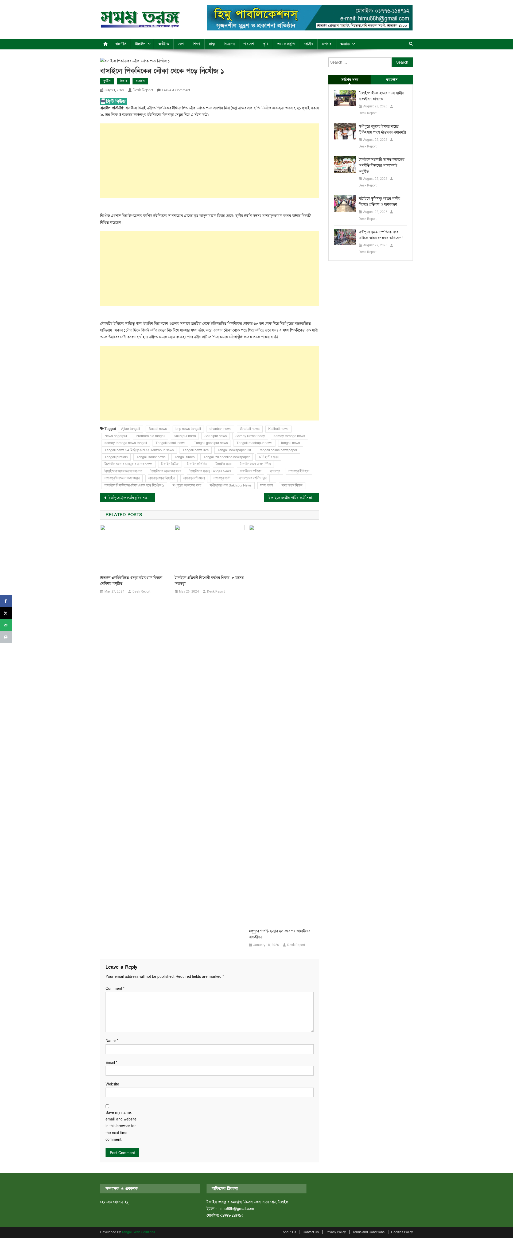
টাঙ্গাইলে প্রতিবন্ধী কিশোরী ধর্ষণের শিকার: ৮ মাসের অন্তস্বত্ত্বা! (209, 580)
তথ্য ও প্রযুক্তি (286, 43)
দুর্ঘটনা (107, 81)
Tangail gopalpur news (211, 443)
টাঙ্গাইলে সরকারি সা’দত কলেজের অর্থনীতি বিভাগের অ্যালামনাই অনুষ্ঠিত (382, 165)
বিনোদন (229, 43)
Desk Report (143, 90)
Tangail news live (195, 450)
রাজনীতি (120, 43)
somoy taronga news (289, 436)
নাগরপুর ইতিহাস (299, 471)
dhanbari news (220, 428)
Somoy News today (250, 436)
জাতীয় (308, 43)
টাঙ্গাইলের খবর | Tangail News (210, 471)
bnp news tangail (188, 428)
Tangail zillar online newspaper (226, 457)
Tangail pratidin (116, 457)
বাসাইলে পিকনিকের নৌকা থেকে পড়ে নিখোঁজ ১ (134, 485)
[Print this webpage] (6, 637)
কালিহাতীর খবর (268, 457)
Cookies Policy (402, 1232)
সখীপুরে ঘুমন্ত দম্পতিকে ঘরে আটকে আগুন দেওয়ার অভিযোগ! (381, 234)
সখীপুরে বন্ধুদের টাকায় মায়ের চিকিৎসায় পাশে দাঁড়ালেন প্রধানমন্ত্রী (382, 129)
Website (112, 1084)
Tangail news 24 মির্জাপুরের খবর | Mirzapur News (139, 450)
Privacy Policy (335, 1232)
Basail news (158, 428)
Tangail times (184, 457)
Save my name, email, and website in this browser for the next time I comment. (121, 1126)
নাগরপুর (275, 471)
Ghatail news (250, 428)
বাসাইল (140, 81)
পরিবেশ (248, 43)
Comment (115, 988)
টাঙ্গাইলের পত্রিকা (250, 471)
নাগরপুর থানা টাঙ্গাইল (161, 478)
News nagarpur (115, 436)
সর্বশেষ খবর (349, 79)
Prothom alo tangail (150, 436)
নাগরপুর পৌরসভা (194, 478)
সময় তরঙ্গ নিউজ (292, 485)
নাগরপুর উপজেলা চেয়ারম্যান (122, 478)
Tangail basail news (170, 443)
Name (112, 1040)
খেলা (181, 43)
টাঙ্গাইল (140, 43)
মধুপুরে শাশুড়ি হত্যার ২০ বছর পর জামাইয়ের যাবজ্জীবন (279, 934)
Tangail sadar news (151, 457)
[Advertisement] (209, 160)
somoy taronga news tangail (125, 443)
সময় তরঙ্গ (266, 485)
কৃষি (265, 43)
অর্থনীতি (163, 43)
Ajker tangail (130, 428)
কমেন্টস (392, 79)
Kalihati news (278, 428)
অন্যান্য (345, 43)
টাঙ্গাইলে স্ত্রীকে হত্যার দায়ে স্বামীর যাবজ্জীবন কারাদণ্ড (381, 96)
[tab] (349, 79)
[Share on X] (6, 613)
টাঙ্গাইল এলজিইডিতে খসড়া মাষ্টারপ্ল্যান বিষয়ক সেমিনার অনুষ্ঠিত (131, 580)
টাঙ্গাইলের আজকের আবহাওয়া (123, 471)
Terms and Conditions (368, 1232)
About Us (289, 1232)
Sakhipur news (215, 436)
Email (111, 1062)
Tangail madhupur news (254, 443)
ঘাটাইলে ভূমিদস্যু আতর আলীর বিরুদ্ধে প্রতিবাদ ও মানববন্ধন (379, 201)
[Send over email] (6, 625)
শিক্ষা (196, 43)
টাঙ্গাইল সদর (223, 464)
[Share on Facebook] (6, 601)
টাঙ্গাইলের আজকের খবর (166, 471)
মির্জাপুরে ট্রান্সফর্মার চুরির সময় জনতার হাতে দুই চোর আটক (131, 497)
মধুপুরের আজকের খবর (187, 485)
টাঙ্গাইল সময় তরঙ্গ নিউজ (255, 464)
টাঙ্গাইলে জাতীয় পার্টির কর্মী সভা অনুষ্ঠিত (294, 497)
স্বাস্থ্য (212, 43)
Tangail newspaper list (234, 450)
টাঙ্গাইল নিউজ (169, 464)
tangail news (290, 443)
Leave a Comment (176, 90)
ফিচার (123, 81)
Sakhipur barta (185, 436)
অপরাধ (327, 43)
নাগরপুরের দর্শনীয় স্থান (253, 478)
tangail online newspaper (278, 450)
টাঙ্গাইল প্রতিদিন (197, 464)
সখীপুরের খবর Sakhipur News (231, 485)
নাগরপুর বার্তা (221, 478)
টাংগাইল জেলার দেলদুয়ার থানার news (128, 464)
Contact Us (311, 1232)
